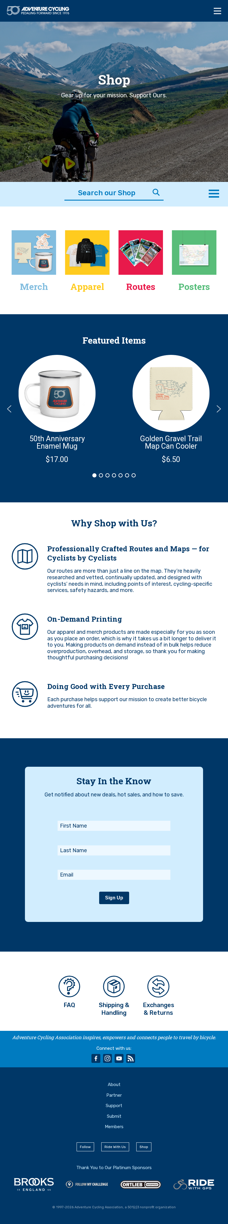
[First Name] (114, 812)
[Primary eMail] (114, 861)
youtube (119, 1058)
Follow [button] (85, 1147)
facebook (95, 1058)
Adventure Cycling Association (41, 10)
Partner (114, 1095)
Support (114, 1105)
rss (130, 1058)
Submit (114, 1116)
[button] (57, 409)
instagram (107, 1058)
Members (114, 1126)
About (114, 1084)
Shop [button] (144, 1147)
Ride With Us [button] (115, 1147)
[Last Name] (114, 837)
